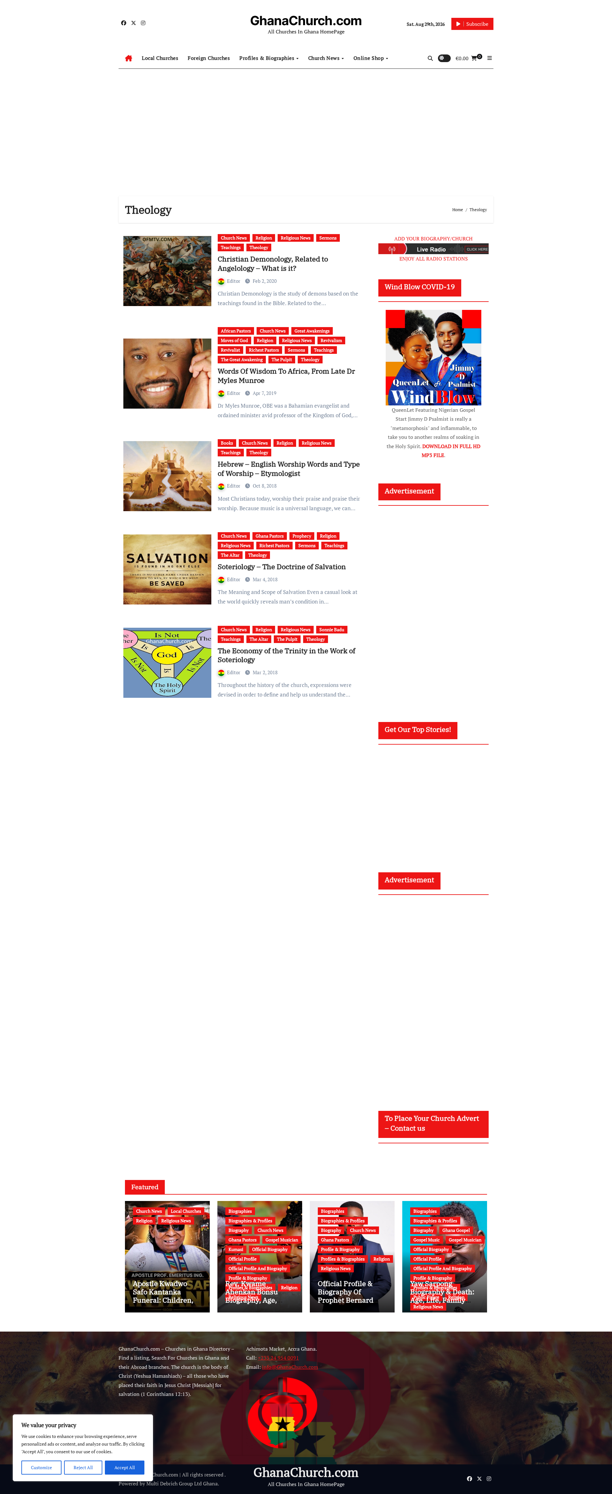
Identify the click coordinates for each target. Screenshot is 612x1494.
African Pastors (236, 331)
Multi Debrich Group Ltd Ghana (182, 1483)
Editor (234, 281)
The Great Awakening (242, 359)
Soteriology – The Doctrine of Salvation (282, 566)
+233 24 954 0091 (278, 1357)
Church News (324, 57)
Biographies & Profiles (250, 1221)
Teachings (231, 247)
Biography (239, 1230)
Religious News (295, 238)
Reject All (83, 1467)
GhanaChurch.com (306, 20)
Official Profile (243, 1259)
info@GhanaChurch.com (290, 1366)
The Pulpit (282, 359)
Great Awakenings (312, 331)
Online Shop (369, 57)
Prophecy (302, 536)
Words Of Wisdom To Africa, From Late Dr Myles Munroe (286, 375)
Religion (264, 238)
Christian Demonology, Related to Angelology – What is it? (273, 263)
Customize (41, 1467)
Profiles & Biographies (267, 57)
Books (227, 443)
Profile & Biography (248, 1278)
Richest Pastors (264, 350)
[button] (489, 58)
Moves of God (234, 340)
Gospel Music (426, 1240)
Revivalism (331, 340)
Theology (259, 247)
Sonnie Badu (331, 629)
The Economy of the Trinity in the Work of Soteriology (286, 655)
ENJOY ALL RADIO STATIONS (433, 258)
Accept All (124, 1467)
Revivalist (230, 350)
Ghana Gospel (456, 1230)
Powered (128, 1483)
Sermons (328, 238)
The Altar (230, 555)
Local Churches (160, 57)
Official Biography (270, 1249)
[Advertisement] (306, 126)
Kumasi (236, 1249)
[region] (83, 1447)
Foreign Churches (209, 57)
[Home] (128, 58)
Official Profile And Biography (258, 1268)
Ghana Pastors (270, 536)
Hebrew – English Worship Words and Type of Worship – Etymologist (289, 468)
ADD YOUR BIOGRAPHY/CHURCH (433, 238)
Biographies (240, 1211)
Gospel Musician (282, 1240)
